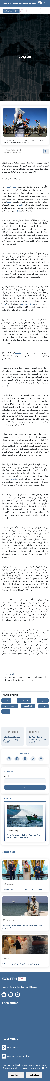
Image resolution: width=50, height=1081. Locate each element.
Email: (6, 776)
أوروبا (44, 706)
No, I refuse (34, 1075)
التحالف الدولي (9, 706)
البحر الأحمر (24, 700)
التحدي (18, 353)
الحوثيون (43, 700)
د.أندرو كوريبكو (9, 674)
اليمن (6, 700)
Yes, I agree (16, 1075)
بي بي (4, 304)
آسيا (5, 711)
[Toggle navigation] (43, 10)
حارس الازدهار (11, 187)
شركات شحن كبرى (27, 304)
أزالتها (20, 205)
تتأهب (9, 202)
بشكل (18, 211)
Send (25, 787)
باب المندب (28, 706)
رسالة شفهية (14, 479)
